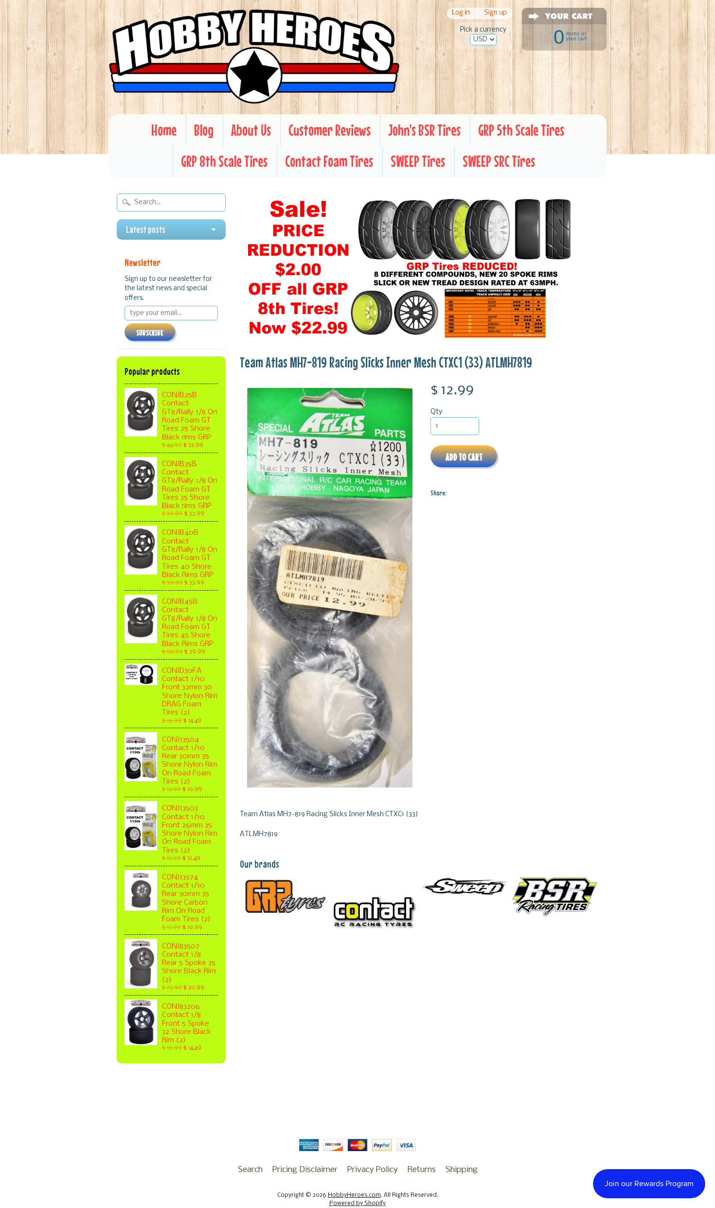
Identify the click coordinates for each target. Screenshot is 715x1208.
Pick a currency (483, 30)
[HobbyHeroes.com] (254, 99)
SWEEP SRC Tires (499, 161)
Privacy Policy (372, 1169)
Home (164, 130)
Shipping (462, 1169)
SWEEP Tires (418, 161)
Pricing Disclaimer (305, 1169)
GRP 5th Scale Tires (521, 130)
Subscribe (149, 332)
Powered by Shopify (357, 1204)
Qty (436, 412)
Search (250, 1169)
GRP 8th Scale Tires (224, 161)
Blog (204, 130)
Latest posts (145, 229)
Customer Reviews (329, 130)
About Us (251, 130)
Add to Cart (464, 456)
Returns (422, 1169)
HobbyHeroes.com (354, 1195)
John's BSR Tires (424, 130)
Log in (461, 13)
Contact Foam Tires (329, 161)
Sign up (495, 13)
